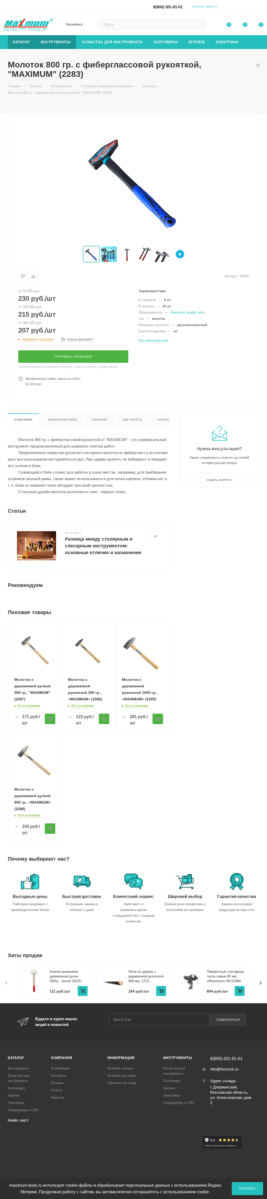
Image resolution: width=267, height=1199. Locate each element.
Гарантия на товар (121, 1083)
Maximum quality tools (188, 312)
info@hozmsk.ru (224, 1069)
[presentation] (6, 983)
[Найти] (199, 24)
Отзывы (57, 1083)
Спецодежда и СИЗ (23, 1110)
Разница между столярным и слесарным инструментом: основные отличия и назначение (103, 545)
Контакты (58, 1076)
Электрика (16, 1103)
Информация (121, 1058)
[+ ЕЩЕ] (251, 42)
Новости (57, 1097)
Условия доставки (121, 1076)
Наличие (99, 419)
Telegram (238, 6)
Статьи (56, 1090)
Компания (61, 1058)
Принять (247, 1188)
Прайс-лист (18, 1120)
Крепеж (14, 1095)
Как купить (132, 419)
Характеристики (62, 419)
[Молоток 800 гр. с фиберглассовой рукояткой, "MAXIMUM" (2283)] (133, 181)
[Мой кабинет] (261, 7)
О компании (60, 1068)
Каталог (16, 1058)
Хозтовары (16, 1088)
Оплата (163, 419)
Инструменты (18, 1068)
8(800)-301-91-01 (168, 7)
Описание (23, 419)
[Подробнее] (155, 536)
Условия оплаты (120, 1068)
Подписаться (228, 1019)
